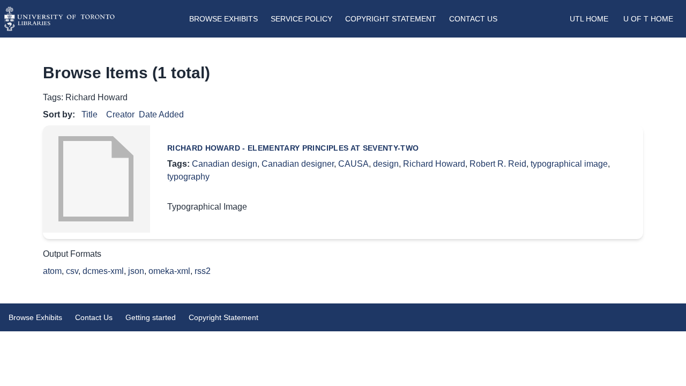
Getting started (150, 317)
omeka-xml (169, 271)
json (136, 271)
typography (188, 176)
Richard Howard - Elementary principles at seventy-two (293, 148)
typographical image (569, 163)
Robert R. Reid (497, 163)
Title (89, 114)
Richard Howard (434, 163)
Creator (120, 114)
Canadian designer (298, 163)
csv (72, 271)
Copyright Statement (390, 18)
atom (52, 271)
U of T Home (648, 18)
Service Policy (301, 18)
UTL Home (589, 18)
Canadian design (224, 163)
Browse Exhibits (223, 18)
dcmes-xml (103, 271)
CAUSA (353, 163)
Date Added (161, 114)
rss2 (203, 271)
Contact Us (473, 18)
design (386, 163)
